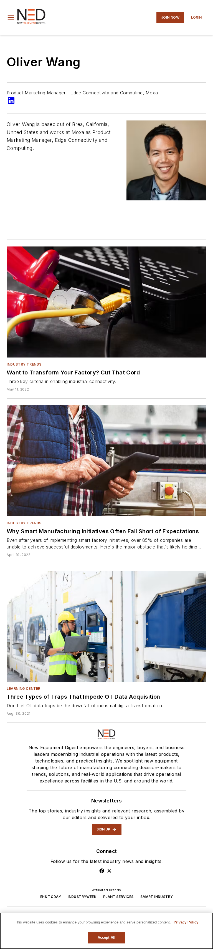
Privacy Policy (186, 922)
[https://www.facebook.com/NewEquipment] (102, 871)
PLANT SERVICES (118, 897)
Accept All (106, 937)
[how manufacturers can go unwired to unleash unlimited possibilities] (106, 302)
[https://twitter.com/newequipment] (109, 871)
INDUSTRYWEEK (82, 897)
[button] (11, 17)
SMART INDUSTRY (156, 897)
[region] (106, 931)
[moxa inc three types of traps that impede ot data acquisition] (106, 626)
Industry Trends (24, 364)
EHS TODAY (50, 897)
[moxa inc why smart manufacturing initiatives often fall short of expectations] (106, 460)
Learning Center (23, 688)
